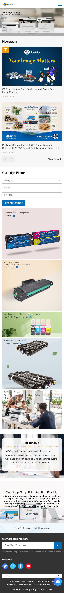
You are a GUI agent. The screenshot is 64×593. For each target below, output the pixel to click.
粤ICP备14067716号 (48, 584)
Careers (16, 590)
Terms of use (45, 590)
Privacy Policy (29, 590)
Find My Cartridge (14, 203)
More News (54, 159)
